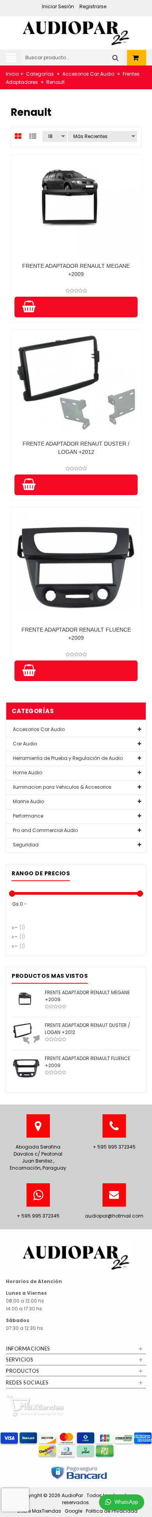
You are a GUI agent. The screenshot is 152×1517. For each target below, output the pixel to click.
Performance (27, 815)
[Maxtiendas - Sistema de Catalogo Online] (35, 1405)
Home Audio (27, 772)
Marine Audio (28, 801)
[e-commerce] (76, 30)
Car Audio (24, 743)
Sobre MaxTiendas (39, 1511)
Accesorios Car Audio (88, 74)
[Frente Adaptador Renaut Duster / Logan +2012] (26, 1033)
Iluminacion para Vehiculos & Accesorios (61, 787)
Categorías (40, 74)
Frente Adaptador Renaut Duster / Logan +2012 (76, 448)
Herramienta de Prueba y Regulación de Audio (67, 758)
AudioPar (73, 1495)
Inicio (12, 74)
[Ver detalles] (76, 206)
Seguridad (25, 844)
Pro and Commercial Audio (45, 830)
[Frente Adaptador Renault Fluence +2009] (26, 1067)
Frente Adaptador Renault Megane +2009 (76, 270)
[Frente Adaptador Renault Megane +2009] (26, 1000)
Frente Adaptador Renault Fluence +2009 (76, 634)
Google (73, 1511)
